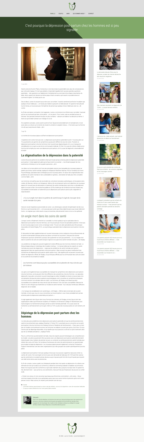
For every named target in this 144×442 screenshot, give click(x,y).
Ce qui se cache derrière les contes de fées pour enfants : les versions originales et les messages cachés (109, 169)
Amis (68, 13)
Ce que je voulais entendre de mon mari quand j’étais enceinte (39, 388)
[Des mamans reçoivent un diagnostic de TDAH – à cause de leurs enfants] (110, 102)
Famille (52, 13)
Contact (91, 13)
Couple (61, 13)
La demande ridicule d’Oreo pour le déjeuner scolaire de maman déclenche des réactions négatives (109, 74)
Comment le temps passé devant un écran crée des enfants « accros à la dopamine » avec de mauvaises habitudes (54, 386)
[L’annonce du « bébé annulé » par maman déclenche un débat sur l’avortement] (110, 133)
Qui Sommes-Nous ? (79, 13)
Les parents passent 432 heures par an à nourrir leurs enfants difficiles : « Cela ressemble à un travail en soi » (109, 240)
